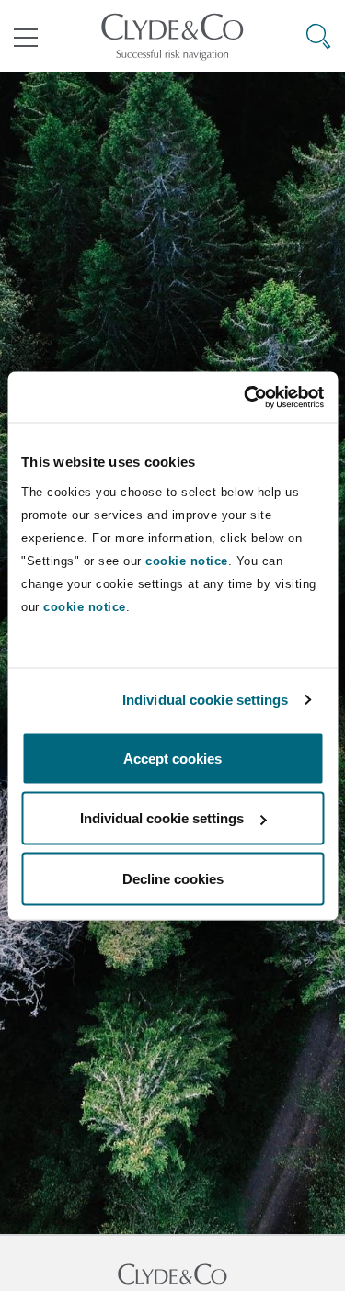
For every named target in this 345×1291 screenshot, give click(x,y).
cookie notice (186, 560)
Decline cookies (173, 878)
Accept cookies (172, 757)
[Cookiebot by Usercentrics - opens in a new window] (245, 397)
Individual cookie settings (205, 700)
